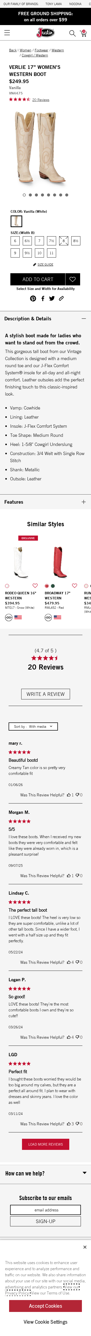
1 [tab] (24, 195)
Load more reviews (45, 1144)
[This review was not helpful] (77, 795)
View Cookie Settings (45, 1322)
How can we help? (24, 1173)
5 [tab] (49, 195)
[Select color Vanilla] (16, 221)
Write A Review (46, 694)
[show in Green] (53, 586)
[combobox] (33, 726)
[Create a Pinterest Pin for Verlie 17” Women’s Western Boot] (33, 298)
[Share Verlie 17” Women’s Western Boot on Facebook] (42, 298)
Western (58, 50)
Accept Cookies (45, 1306)
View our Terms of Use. (50, 1292)
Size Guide (45, 265)
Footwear (41, 50)
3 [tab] (36, 195)
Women (25, 50)
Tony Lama (54, 4)
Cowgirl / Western (35, 55)
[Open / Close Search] (72, 32)
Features (13, 502)
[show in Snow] (7, 586)
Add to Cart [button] (37, 279)
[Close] (84, 1247)
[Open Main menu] (7, 33)
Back (13, 50)
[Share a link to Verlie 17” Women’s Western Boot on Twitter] (52, 298)
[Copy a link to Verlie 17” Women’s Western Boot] (61, 298)
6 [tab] (55, 195)
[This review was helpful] (68, 795)
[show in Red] (47, 586)
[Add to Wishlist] (72, 279)
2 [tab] (30, 195)
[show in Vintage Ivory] (86, 586)
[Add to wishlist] (35, 586)
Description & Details (27, 318)
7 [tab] (61, 195)
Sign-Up (45, 1221)
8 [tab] (67, 195)
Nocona (75, 4)
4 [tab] (42, 195)
